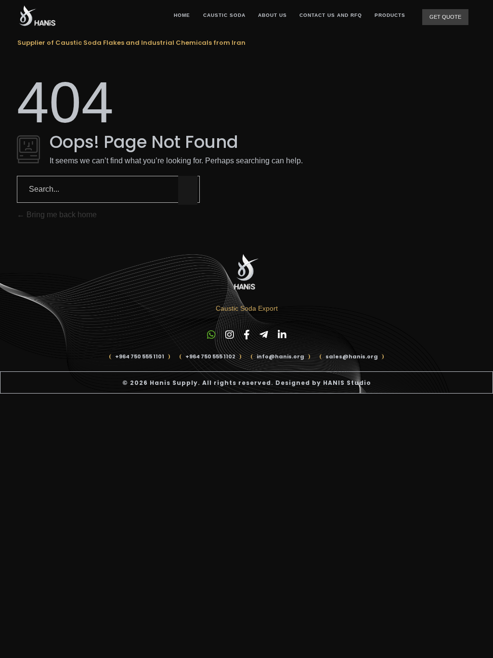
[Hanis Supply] (36, 15)
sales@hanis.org (351, 356)
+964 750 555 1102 (210, 356)
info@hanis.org (280, 356)
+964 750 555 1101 (139, 356)
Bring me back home (61, 215)
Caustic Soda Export (247, 308)
